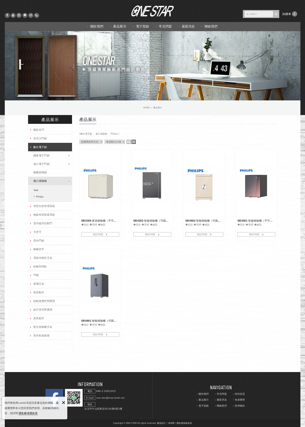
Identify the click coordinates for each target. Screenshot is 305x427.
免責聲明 (240, 399)
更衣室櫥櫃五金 (42, 326)
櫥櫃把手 (38, 249)
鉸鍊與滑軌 (40, 266)
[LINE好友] (25, 15)
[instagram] (19, 15)
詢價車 (290, 14)
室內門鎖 (38, 240)
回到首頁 (240, 393)
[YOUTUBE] (13, 15)
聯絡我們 (211, 26)
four (133, 142)
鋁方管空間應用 (42, 309)
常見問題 (165, 26)
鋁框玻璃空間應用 (44, 300)
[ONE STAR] (152, 11)
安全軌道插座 (41, 335)
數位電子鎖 (40, 147)
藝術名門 (38, 129)
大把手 (37, 231)
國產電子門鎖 (41, 155)
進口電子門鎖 (41, 163)
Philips (40, 196)
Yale (35, 190)
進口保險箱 (40, 180)
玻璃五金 (38, 283)
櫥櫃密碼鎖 (40, 172)
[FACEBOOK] (7, 15)
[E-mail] (30, 15)
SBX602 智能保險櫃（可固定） (204, 194)
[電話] (36, 15)
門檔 (36, 275)
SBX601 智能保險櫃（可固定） (100, 294)
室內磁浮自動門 (42, 223)
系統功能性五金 (42, 257)
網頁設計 (161, 423)
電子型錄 (142, 26)
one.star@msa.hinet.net (110, 397)
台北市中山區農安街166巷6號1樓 (103, 408)
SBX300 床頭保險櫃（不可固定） (100, 194)
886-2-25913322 (106, 391)
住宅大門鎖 (40, 138)
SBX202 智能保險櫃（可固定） (152, 194)
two (129, 142)
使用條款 (240, 405)
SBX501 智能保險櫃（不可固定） (256, 194)
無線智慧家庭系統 (44, 214)
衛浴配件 (38, 292)
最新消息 (188, 26)
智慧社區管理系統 (44, 206)
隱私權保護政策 (28, 413)
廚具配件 (38, 318)
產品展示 (119, 26)
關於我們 (96, 26)
